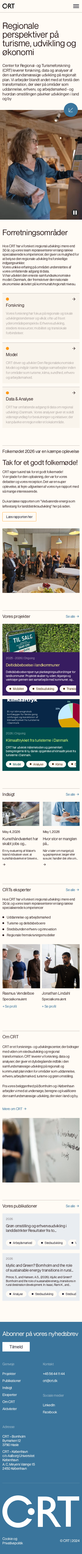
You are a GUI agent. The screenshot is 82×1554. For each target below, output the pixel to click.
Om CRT (8, 1402)
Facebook (50, 1412)
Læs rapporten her (19, 517)
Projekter (9, 1373)
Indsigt (7, 1387)
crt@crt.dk (50, 1380)
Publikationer (11, 1380)
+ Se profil (9, 1006)
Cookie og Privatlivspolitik (12, 1540)
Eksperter (9, 1394)
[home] (8, 6)
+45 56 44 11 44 (54, 1373)
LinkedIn (49, 1405)
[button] (76, 6)
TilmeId (16, 1346)
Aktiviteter (9, 1409)
